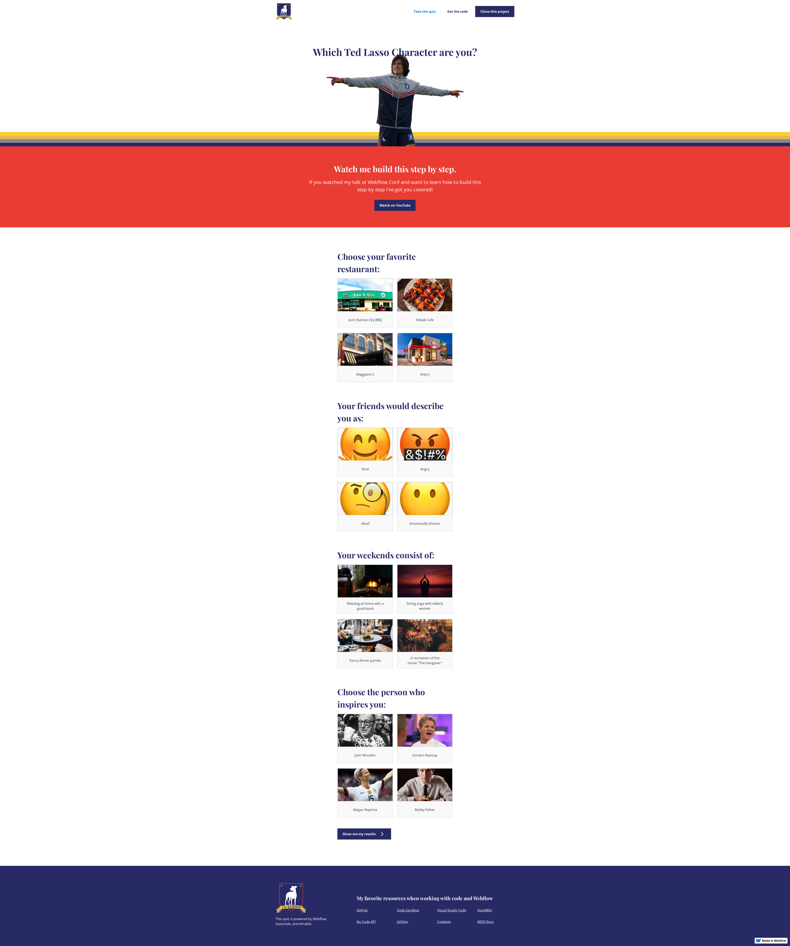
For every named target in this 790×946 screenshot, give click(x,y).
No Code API (366, 921)
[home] (284, 11)
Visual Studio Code (451, 910)
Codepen (444, 921)
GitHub (362, 910)
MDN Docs (485, 921)
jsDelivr (402, 921)
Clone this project (494, 11)
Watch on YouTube (395, 205)
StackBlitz (484, 910)
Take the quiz (425, 11)
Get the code (457, 11)
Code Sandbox (408, 910)
